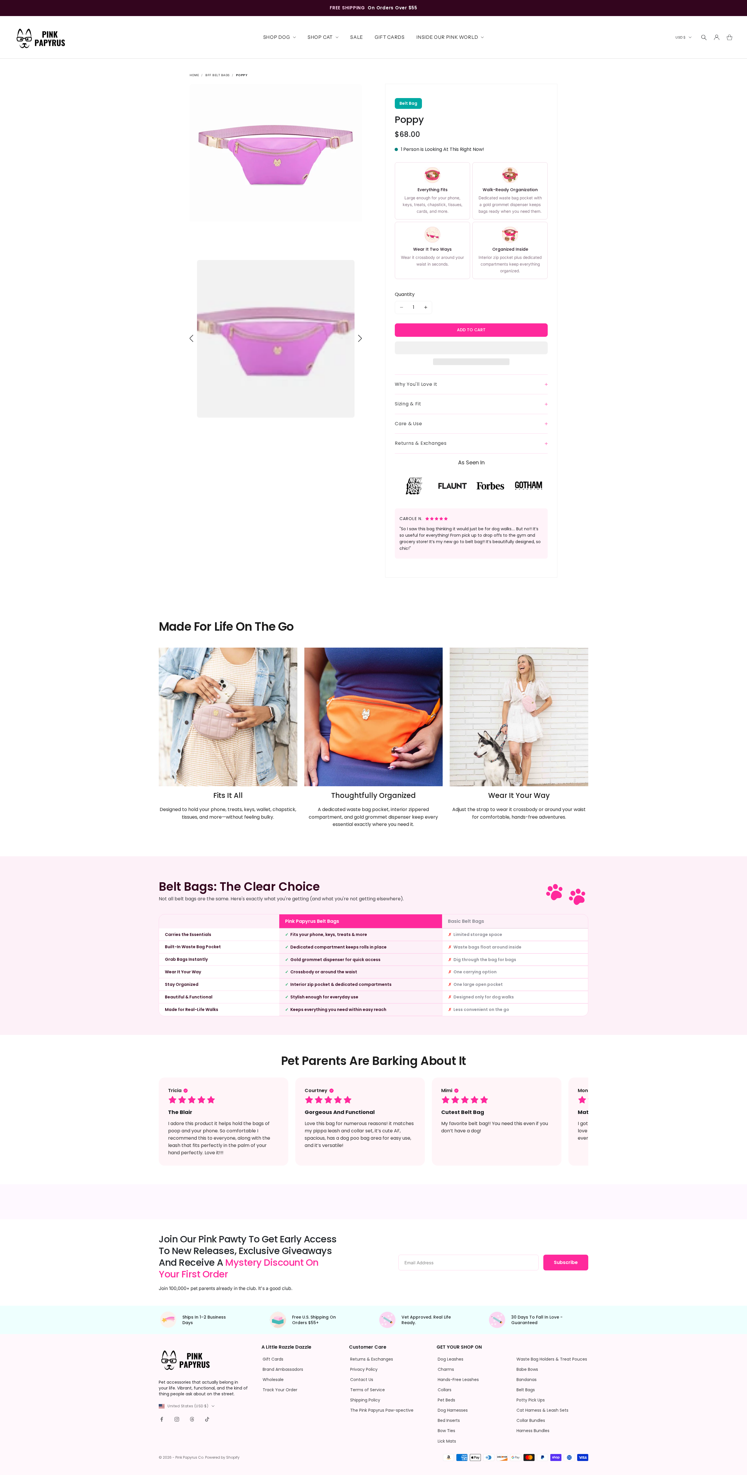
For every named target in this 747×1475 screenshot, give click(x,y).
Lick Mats (447, 1441)
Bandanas (526, 1379)
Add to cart (471, 330)
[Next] (360, 338)
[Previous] (191, 338)
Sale (356, 37)
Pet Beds (446, 1400)
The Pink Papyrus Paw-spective (381, 1410)
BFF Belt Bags (217, 75)
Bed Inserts (449, 1420)
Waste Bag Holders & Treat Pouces (551, 1359)
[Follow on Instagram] (177, 1419)
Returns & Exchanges (371, 1359)
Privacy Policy (364, 1369)
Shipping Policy (365, 1400)
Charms (446, 1369)
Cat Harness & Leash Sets (542, 1410)
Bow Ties (446, 1431)
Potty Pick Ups (530, 1400)
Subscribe (566, 1262)
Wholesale (273, 1379)
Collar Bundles (530, 1420)
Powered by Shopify (222, 1457)
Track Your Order (280, 1390)
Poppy (242, 75)
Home (194, 75)
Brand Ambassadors (283, 1369)
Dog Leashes (450, 1359)
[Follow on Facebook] (162, 1419)
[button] (471, 347)
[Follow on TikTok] (207, 1419)
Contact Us (361, 1379)
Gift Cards (390, 37)
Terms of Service (367, 1390)
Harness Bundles (532, 1431)
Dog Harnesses (453, 1410)
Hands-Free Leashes (458, 1379)
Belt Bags (525, 1390)
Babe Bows (527, 1369)
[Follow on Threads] (192, 1419)
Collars (444, 1390)
